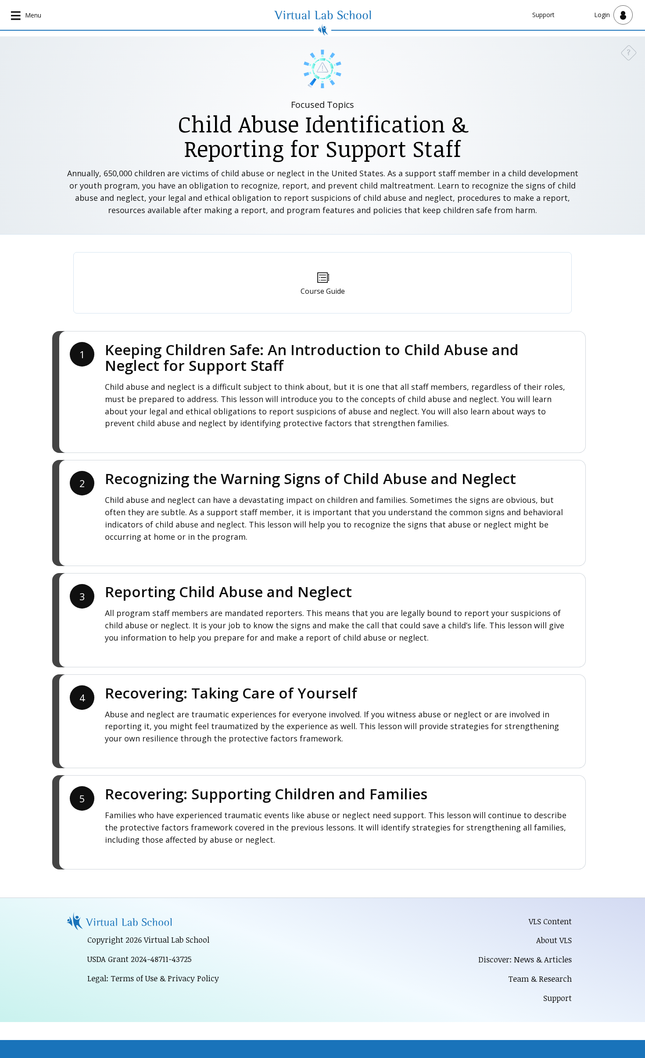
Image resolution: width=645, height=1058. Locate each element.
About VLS (554, 940)
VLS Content (550, 921)
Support (543, 15)
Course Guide (323, 291)
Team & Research (540, 978)
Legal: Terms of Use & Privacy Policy (153, 978)
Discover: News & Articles (525, 959)
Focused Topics (322, 104)
